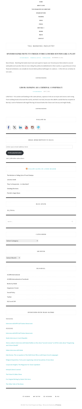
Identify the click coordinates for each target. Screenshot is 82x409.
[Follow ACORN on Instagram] (32, 127)
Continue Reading (41, 78)
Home (41, 2)
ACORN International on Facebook (18, 279)
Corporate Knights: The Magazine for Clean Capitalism (23, 365)
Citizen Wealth (24, 57)
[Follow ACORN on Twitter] (14, 127)
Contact (41, 38)
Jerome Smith (11, 180)
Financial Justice (35, 57)
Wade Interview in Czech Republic (16, 338)
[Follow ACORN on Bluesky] (38, 127)
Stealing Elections (12, 189)
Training (41, 16)
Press (41, 24)
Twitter (9, 297)
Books (41, 31)
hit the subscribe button (15, 153)
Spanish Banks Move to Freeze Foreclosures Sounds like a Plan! (41, 54)
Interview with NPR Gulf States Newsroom (19, 323)
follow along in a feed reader (42, 169)
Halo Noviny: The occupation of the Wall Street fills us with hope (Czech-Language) (32, 355)
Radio (41, 35)
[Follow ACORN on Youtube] (26, 127)
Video (41, 20)
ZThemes (58, 405)
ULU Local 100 (11, 301)
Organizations (41, 13)
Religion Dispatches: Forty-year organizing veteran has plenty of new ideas (30, 360)
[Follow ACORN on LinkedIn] (20, 127)
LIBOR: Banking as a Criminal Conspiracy (41, 87)
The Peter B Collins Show (14, 374)
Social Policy (11, 292)
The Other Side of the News (15, 384)
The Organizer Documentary (41, 9)
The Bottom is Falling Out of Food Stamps (20, 175)
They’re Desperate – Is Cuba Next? (18, 184)
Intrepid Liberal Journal (13, 370)
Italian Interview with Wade (14, 350)
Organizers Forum (13, 288)
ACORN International (13, 275)
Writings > (41, 28)
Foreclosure (47, 57)
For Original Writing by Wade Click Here (18, 379)
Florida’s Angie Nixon (13, 193)
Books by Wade (12, 284)
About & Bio (41, 5)
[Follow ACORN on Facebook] (8, 127)
